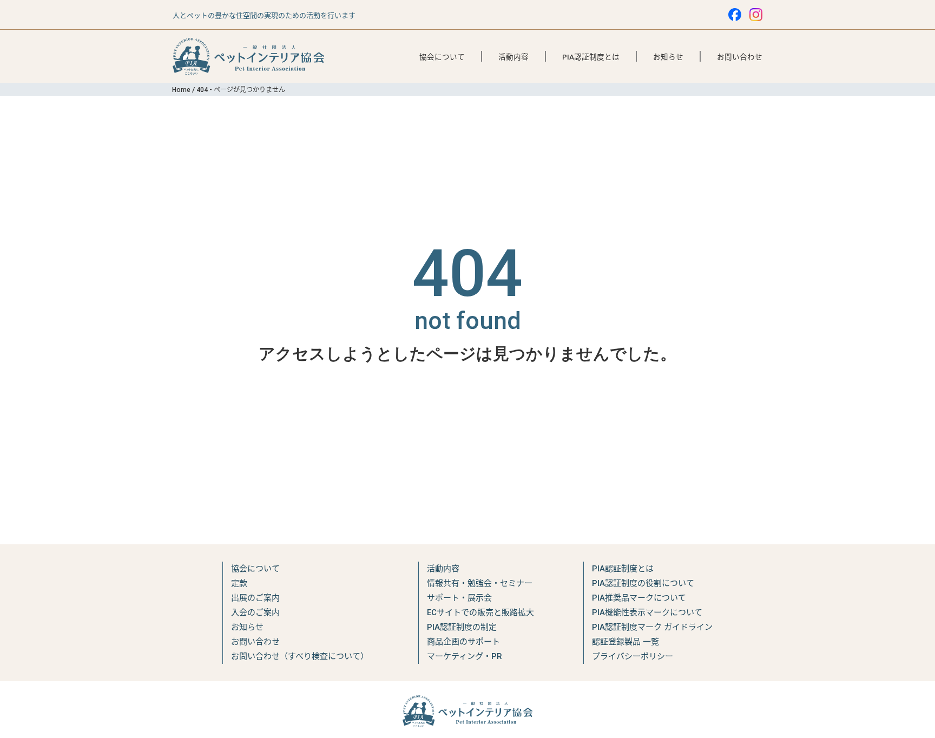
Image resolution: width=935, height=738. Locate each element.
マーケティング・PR (464, 656)
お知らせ (668, 56)
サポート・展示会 (459, 598)
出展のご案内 (255, 598)
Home (181, 90)
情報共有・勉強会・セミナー (479, 583)
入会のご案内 (255, 612)
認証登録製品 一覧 (625, 642)
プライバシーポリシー (632, 656)
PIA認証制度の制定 (462, 627)
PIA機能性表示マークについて (647, 612)
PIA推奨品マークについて (639, 598)
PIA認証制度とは (591, 56)
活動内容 (513, 56)
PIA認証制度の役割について (643, 583)
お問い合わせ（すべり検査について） (299, 656)
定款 (239, 583)
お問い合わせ (739, 56)
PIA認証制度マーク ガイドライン (652, 627)
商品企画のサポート (463, 642)
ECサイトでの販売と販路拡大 (480, 612)
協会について (442, 56)
